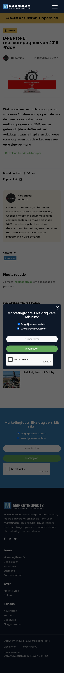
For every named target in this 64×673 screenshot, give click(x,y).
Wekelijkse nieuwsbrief (34, 328)
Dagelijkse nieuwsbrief (33, 324)
